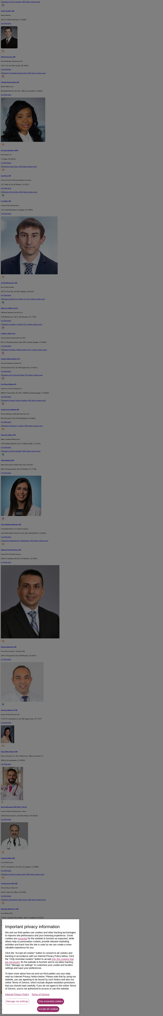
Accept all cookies (48, 1009)
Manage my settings (17, 1001)
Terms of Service (40, 994)
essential (22, 938)
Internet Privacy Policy (17, 994)
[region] (40, 966)
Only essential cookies (50, 1001)
